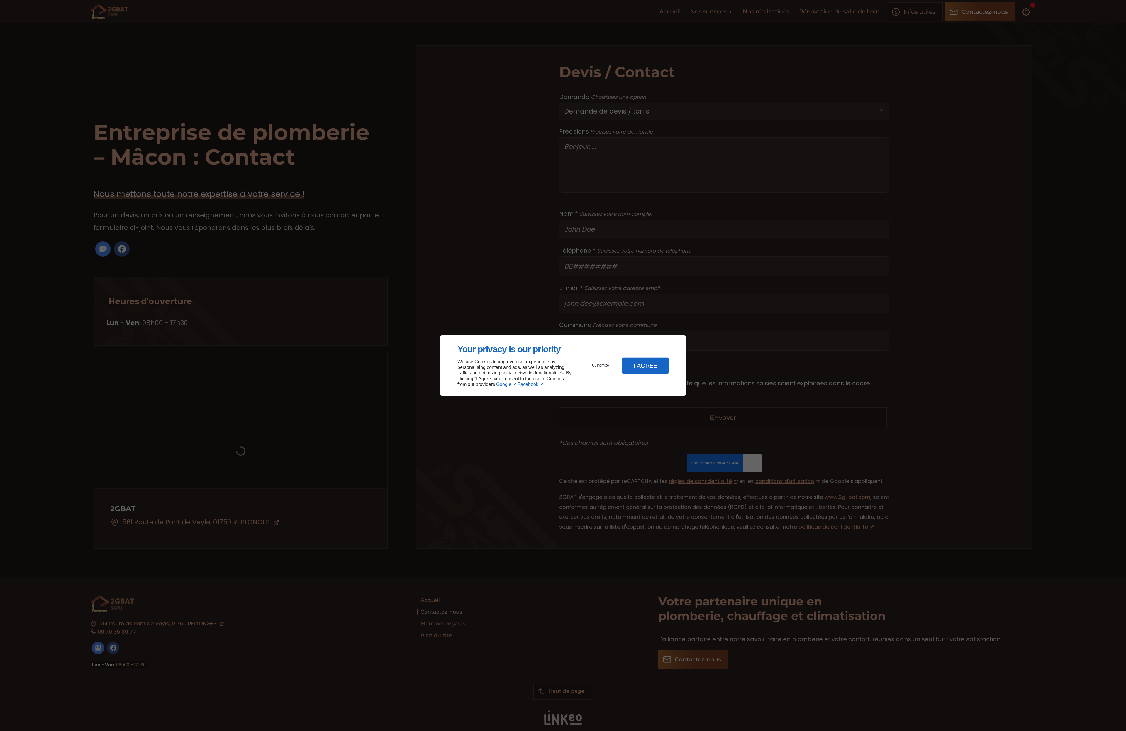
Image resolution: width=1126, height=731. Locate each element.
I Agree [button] (645, 365)
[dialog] (563, 365)
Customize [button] (600, 365)
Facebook (528, 384)
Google (503, 384)
